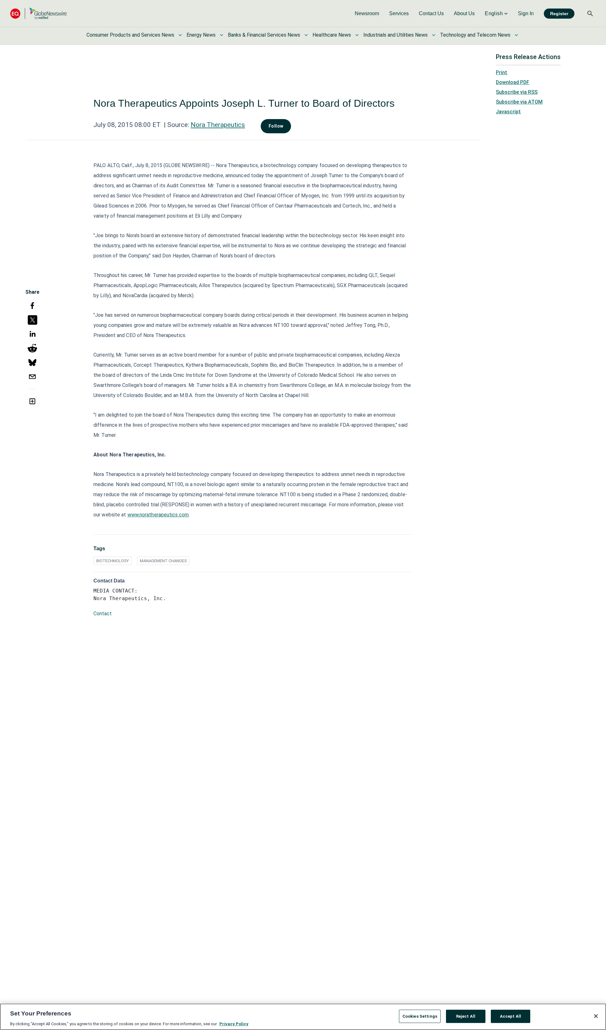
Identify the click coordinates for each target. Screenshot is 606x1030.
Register (559, 13)
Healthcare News (331, 35)
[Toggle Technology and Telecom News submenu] (516, 35)
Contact (102, 614)
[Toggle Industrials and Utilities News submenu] (434, 35)
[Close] (596, 1016)
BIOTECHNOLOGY (112, 560)
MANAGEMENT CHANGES (163, 560)
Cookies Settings (419, 1016)
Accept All (510, 1016)
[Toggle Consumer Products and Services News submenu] (180, 35)
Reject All (465, 1016)
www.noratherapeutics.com (158, 515)
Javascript (508, 112)
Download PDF (512, 82)
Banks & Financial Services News (264, 35)
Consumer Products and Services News (130, 35)
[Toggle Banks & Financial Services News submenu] (306, 35)
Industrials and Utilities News (395, 35)
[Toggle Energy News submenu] (221, 35)
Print (501, 72)
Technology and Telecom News (475, 35)
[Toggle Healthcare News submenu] (357, 35)
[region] (303, 1016)
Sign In (526, 13)
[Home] (38, 13)
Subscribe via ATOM (519, 102)
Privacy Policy (233, 1023)
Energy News (201, 35)
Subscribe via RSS (517, 92)
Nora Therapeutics (218, 125)
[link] (367, 13)
